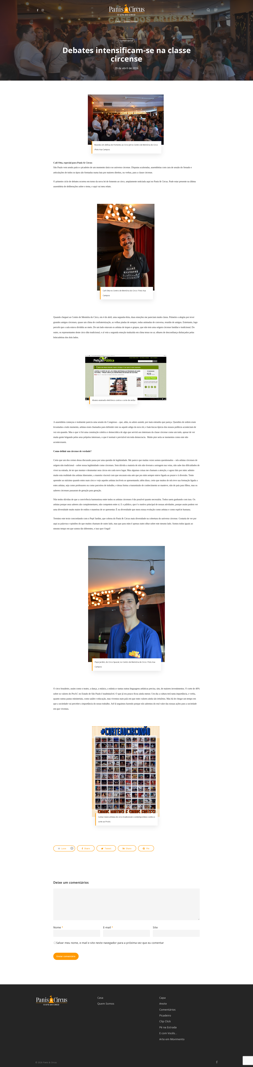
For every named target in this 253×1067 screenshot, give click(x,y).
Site (155, 927)
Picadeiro (165, 1015)
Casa (100, 997)
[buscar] (208, 10)
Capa (162, 997)
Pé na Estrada (168, 1027)
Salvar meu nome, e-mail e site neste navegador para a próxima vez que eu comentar (110, 943)
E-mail (108, 927)
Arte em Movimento (171, 1039)
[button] (216, 10)
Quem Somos (105, 1003)
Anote (163, 1003)
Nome (58, 927)
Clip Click (165, 1021)
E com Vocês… (168, 1033)
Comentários (126, 40)
